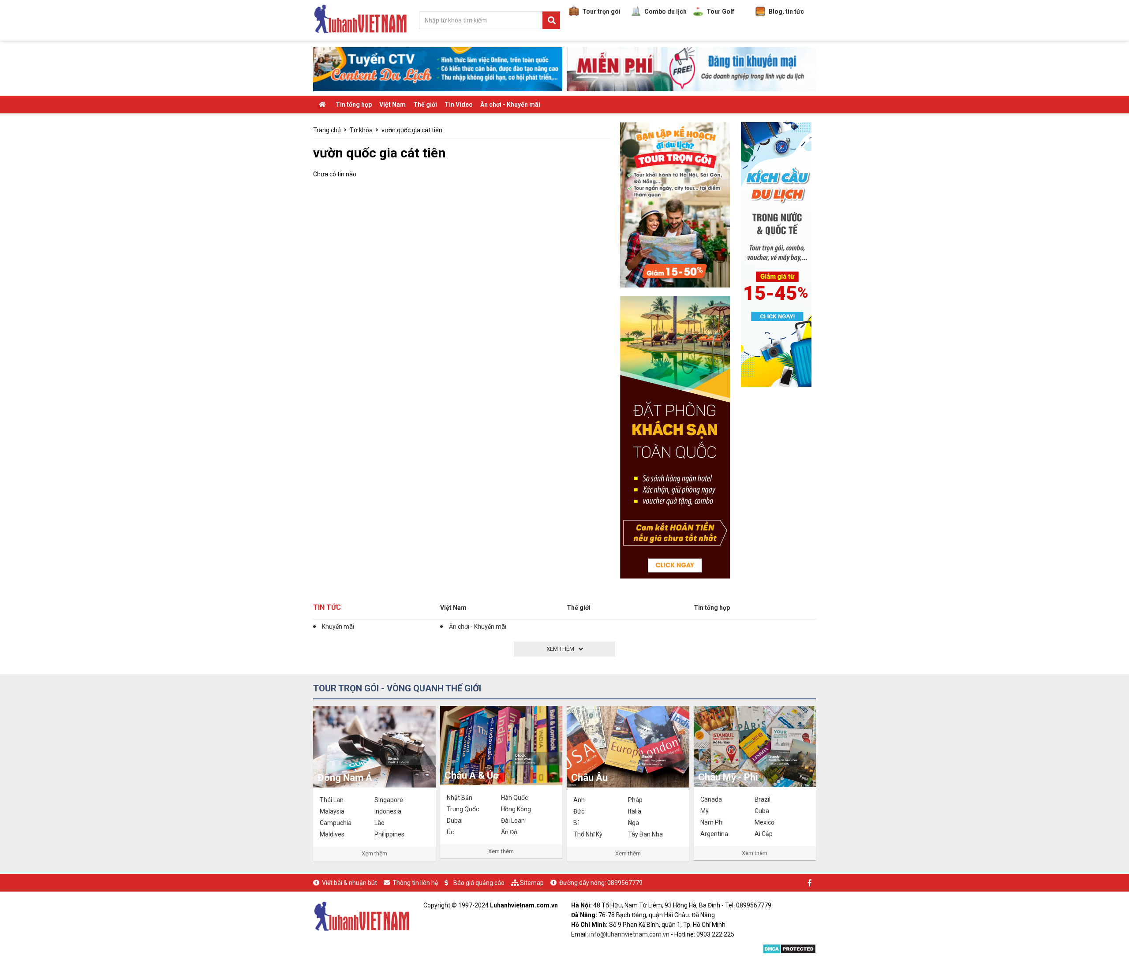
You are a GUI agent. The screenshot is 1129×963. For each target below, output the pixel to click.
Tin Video (459, 104)
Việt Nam (392, 104)
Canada (711, 799)
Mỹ (704, 810)
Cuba (762, 810)
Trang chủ (327, 130)
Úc (450, 832)
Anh (579, 799)
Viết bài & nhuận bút (349, 882)
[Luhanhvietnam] (361, 915)
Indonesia (387, 811)
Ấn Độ (509, 832)
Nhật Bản (459, 797)
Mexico (764, 822)
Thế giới (425, 104)
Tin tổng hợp (354, 104)
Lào (379, 822)
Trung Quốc (463, 809)
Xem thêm (374, 853)
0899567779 (625, 882)
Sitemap (532, 882)
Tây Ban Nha (645, 834)
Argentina (714, 833)
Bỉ (576, 822)
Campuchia (335, 822)
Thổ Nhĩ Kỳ (587, 834)
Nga (633, 822)
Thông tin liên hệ (415, 882)
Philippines (389, 834)
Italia (634, 811)
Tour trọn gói (601, 11)
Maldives (332, 834)
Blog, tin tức (786, 11)
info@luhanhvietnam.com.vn (629, 934)
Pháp (635, 799)
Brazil (762, 799)
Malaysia (332, 811)
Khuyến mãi (338, 626)
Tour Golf (720, 11)
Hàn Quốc (514, 797)
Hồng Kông (516, 809)
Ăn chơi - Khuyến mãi (510, 104)
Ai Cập (764, 833)
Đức (578, 811)
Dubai (455, 820)
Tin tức (327, 607)
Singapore (388, 799)
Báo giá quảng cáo (479, 882)
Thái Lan (332, 799)
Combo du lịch (665, 11)
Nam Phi (712, 822)
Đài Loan (513, 820)
